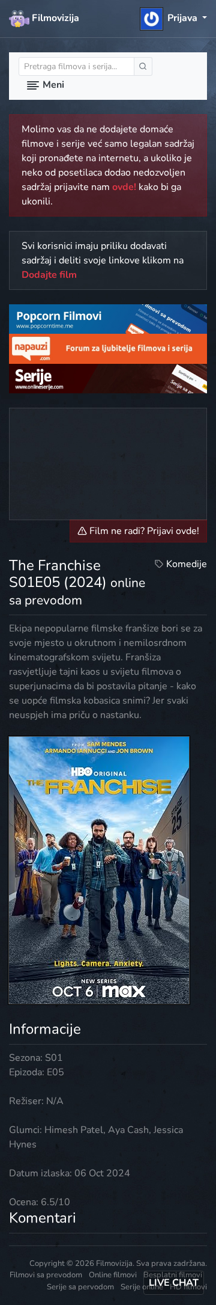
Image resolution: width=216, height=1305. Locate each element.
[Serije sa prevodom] (108, 377)
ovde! (124, 187)
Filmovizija (54, 18)
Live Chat (174, 1282)
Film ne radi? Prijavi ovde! (143, 531)
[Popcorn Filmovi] (108, 318)
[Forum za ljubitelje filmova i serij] (108, 348)
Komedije (186, 564)
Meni (52, 84)
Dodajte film (49, 274)
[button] (173, 18)
